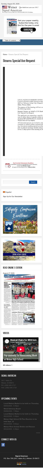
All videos (7, 365)
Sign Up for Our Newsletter (12, 196)
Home (5, 54)
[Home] (21, 11)
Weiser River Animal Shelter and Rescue (19, 427)
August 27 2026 (8, 273)
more (38, 433)
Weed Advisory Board (12, 409)
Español (8, 192)
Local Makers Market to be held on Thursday (21, 403)
